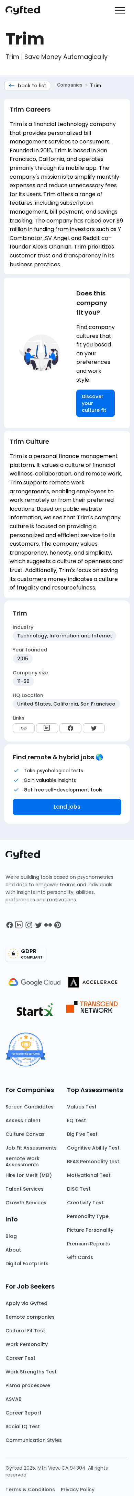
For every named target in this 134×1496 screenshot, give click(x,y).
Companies (69, 85)
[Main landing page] (26, 10)
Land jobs (67, 807)
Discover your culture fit (94, 403)
